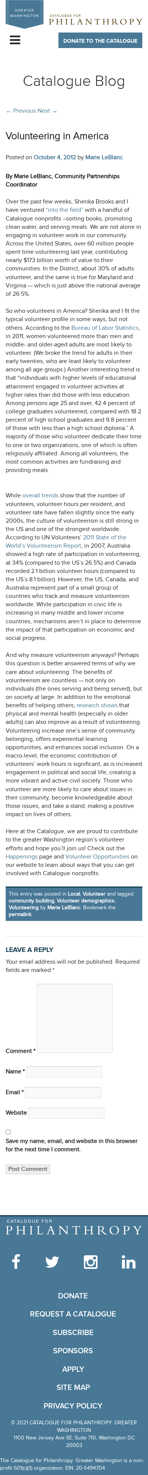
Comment (20, 1051)
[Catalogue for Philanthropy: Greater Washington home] (74, 14)
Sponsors (73, 1350)
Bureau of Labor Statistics (105, 328)
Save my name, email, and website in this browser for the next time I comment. (71, 1145)
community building (31, 900)
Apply (73, 1369)
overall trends (40, 495)
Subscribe (73, 1332)
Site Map (73, 1387)
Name (15, 1071)
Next (48, 111)
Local (74, 894)
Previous (21, 111)
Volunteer (94, 894)
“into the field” (64, 210)
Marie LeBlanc (104, 157)
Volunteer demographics (86, 900)
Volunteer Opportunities (97, 856)
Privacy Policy (73, 1406)
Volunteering (24, 907)
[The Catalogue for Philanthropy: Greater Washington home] (74, 1227)
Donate (73, 1296)
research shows (97, 705)
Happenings (22, 856)
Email (15, 1092)
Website (16, 1112)
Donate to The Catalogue (100, 41)
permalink (20, 914)
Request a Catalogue (73, 1314)
